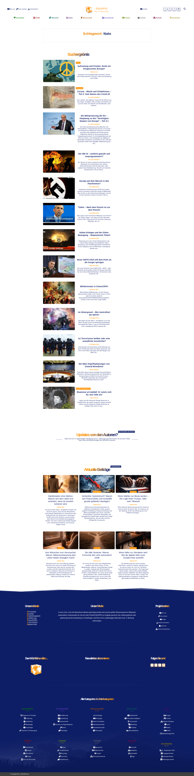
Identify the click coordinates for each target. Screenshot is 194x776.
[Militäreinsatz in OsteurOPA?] (59, 293)
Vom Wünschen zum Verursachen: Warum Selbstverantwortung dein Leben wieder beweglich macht (60, 555)
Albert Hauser (94, 398)
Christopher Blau (94, 187)
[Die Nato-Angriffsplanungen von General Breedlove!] (59, 371)
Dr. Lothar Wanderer (94, 97)
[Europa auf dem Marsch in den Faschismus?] (59, 188)
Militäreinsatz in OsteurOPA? (94, 286)
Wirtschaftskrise (97, 491)
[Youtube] (178, 9)
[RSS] (169, 9)
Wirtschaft (132, 709)
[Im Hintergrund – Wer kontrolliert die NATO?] (59, 319)
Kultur (167, 709)
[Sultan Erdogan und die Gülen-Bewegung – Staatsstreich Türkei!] (59, 240)
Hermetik (61, 491)
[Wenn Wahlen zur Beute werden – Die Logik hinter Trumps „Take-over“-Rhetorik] (133, 484)
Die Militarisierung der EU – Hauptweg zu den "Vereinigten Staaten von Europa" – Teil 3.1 (94, 118)
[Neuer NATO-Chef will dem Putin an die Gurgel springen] (59, 266)
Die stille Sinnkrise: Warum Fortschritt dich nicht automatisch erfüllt (97, 555)
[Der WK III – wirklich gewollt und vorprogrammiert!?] (59, 161)
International (133, 491)
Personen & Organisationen (83, 388)
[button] (184, 9)
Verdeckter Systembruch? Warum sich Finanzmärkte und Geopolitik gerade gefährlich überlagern (97, 498)
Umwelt (62, 741)
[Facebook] (165, 9)
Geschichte (166, 744)
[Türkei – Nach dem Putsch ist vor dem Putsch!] (59, 214)
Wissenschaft (97, 709)
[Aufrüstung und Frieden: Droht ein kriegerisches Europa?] (59, 71)
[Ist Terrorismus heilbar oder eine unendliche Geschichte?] (59, 345)
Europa (78, 62)
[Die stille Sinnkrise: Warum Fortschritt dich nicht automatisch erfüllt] (97, 540)
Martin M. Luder (94, 265)
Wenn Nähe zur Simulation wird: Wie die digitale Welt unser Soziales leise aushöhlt (133, 555)
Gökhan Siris (94, 72)
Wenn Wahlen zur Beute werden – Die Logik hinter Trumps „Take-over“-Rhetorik (133, 498)
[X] (174, 9)
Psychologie (61, 548)
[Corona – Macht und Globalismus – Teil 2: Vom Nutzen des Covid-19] (59, 97)
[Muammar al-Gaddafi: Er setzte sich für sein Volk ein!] (59, 398)
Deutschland (79, 88)
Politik (27, 741)
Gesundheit (27, 709)
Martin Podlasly (94, 369)
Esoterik (132, 741)
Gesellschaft (62, 709)
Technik (97, 741)
